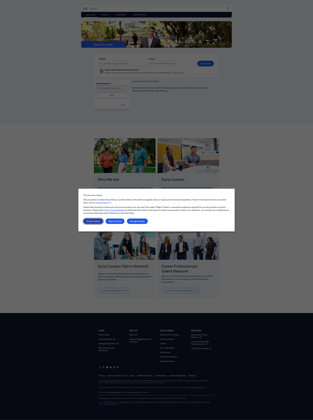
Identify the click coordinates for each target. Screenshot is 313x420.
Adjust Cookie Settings (114, 210)
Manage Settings (137, 221)
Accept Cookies (93, 221)
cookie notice (101, 202)
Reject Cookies (115, 221)
